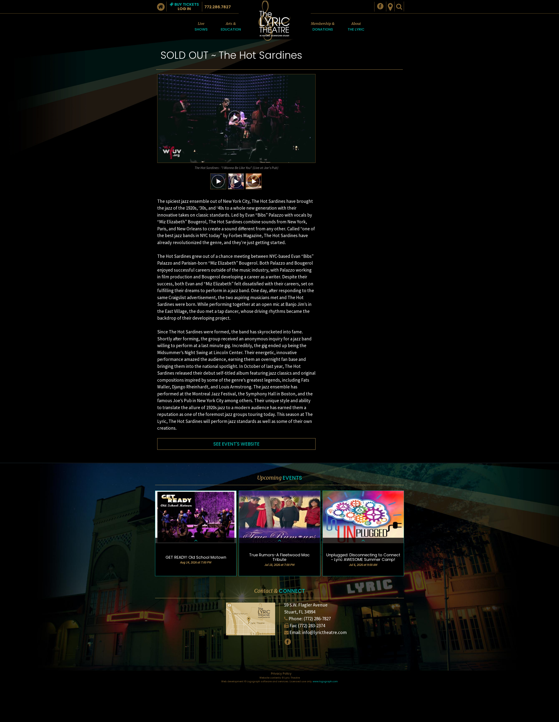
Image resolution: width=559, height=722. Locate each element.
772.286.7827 (217, 7)
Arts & (231, 26)
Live (201, 26)
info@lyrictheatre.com (324, 632)
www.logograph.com (325, 681)
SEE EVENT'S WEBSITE (236, 444)
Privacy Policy (281, 673)
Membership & (323, 26)
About (356, 26)
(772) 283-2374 (311, 626)
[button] (235, 117)
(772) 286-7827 (317, 619)
